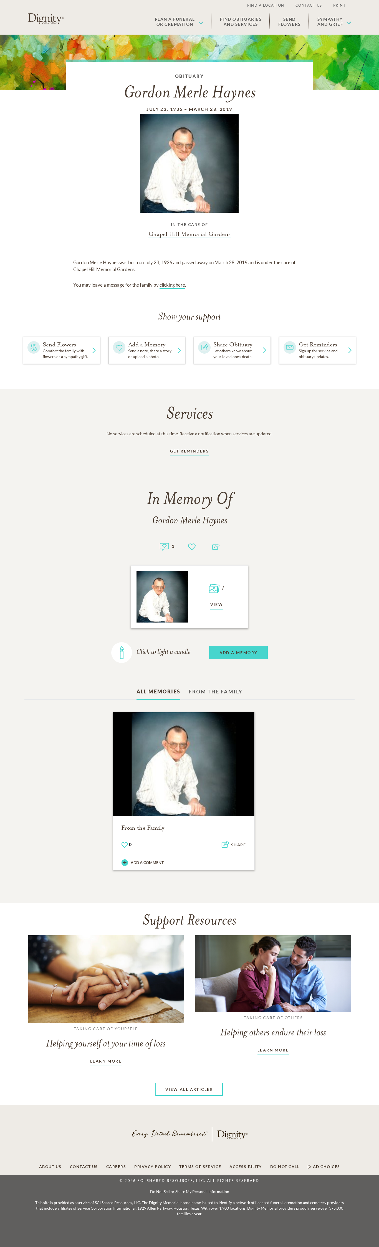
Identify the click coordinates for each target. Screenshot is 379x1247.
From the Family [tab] (215, 691)
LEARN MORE (106, 1061)
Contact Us (308, 5)
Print (339, 5)
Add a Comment (147, 862)
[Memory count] (164, 546)
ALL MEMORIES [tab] (159, 691)
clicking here (172, 285)
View (216, 604)
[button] (179, 22)
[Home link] (46, 18)
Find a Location (265, 5)
